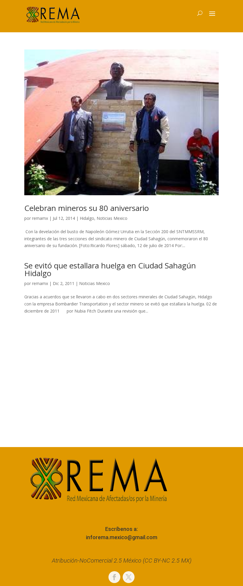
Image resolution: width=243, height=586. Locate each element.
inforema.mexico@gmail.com (121, 537)
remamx (40, 218)
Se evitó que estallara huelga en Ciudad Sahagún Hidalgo (110, 269)
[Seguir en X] (129, 577)
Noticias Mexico (112, 218)
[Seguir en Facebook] (114, 577)
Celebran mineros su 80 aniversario (86, 208)
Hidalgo (87, 218)
